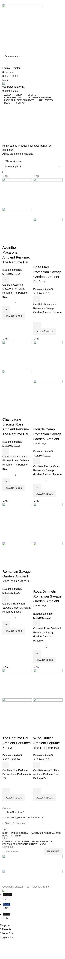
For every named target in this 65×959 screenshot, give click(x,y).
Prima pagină (10, 145)
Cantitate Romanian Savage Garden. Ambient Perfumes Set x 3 (16, 607)
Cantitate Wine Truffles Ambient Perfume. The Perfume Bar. (46, 774)
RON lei (7, 896)
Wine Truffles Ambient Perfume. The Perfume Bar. (47, 743)
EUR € (6, 916)
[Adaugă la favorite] (15, 241)
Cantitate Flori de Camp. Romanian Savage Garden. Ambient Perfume (47, 470)
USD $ (6, 906)
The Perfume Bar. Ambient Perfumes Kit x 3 (16, 743)
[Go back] (6, 108)
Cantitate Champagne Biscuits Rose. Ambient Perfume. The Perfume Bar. (15, 462)
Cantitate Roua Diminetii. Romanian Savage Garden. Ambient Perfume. (47, 634)
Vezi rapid (6, 241)
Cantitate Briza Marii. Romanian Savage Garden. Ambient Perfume (47, 308)
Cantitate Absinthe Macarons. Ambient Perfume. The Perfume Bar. (15, 290)
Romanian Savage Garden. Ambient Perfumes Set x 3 (16, 576)
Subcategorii (10, 123)
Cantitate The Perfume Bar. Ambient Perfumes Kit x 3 (17, 774)
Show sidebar (13, 161)
